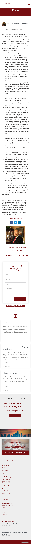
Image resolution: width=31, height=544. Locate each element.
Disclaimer (4, 497)
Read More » (6, 336)
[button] (29, 4)
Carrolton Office (5, 485)
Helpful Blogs (5, 509)
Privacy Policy (5, 499)
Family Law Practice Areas (7, 505)
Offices (3, 507)
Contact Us (4, 514)
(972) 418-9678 (8, 493)
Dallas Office (4, 476)
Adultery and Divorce (10, 373)
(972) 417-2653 (18, 250)
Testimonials (4, 511)
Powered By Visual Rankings (25, 542)
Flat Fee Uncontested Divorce (13, 323)
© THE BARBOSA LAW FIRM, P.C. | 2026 (10, 542)
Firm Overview (5, 512)
